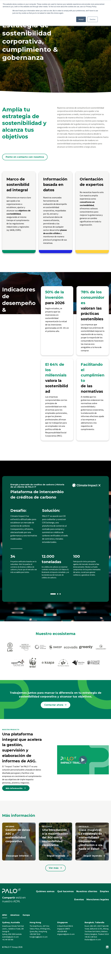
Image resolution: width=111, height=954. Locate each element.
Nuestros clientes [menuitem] (86, 891)
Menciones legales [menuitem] (97, 899)
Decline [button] (92, 19)
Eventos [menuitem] (79, 899)
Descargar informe (17, 856)
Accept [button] (81, 19)
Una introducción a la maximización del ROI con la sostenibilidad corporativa (55, 837)
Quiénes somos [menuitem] (45, 891)
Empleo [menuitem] (104, 891)
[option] (55, 539)
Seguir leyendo (56, 856)
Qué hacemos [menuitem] (65, 891)
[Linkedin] (107, 947)
